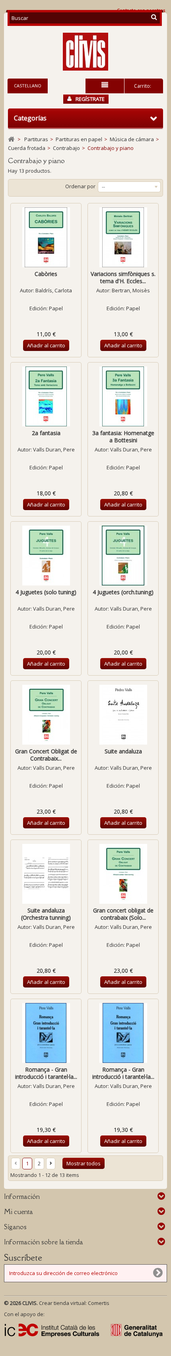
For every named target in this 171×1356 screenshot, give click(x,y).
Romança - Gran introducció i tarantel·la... (46, 1073)
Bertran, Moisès (131, 290)
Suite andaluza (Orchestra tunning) (46, 914)
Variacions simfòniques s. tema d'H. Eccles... (123, 277)
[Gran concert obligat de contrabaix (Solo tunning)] (123, 874)
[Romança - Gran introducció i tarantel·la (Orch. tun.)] (123, 1033)
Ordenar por (80, 186)
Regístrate (90, 98)
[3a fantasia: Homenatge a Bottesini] (123, 396)
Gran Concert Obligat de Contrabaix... (46, 754)
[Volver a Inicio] (11, 139)
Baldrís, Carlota (53, 290)
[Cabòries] (46, 237)
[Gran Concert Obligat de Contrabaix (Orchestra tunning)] (46, 715)
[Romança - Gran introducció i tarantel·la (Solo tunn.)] (46, 1033)
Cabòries (46, 274)
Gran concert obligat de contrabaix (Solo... (123, 914)
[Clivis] (85, 52)
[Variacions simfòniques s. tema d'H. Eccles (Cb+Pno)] (123, 237)
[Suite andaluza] (123, 715)
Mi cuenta (18, 1211)
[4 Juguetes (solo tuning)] (46, 555)
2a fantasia (46, 433)
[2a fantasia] (46, 396)
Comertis (98, 1303)
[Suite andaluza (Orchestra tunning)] (46, 874)
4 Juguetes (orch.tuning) (123, 592)
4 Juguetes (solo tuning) (46, 592)
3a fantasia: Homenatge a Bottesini (123, 436)
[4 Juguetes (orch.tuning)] (123, 555)
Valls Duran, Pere (54, 449)
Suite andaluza (123, 751)
